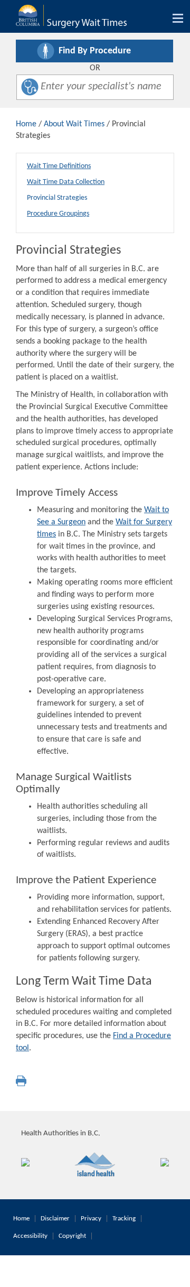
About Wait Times (74, 124)
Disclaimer (55, 1218)
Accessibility (30, 1236)
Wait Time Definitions (59, 166)
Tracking (124, 1218)
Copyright (72, 1236)
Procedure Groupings (58, 214)
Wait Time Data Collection (65, 182)
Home (26, 124)
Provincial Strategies (57, 198)
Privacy (91, 1218)
